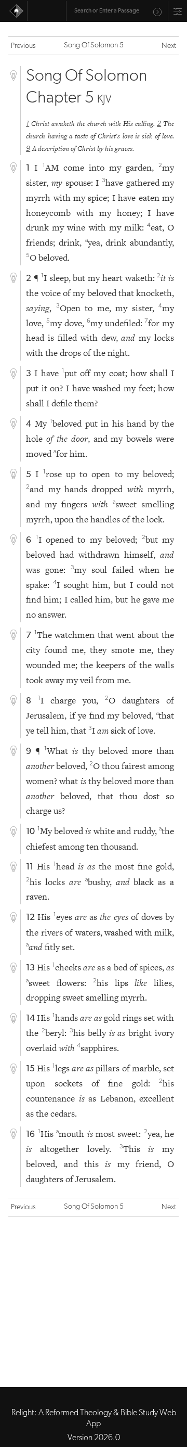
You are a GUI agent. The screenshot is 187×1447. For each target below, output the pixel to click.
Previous (23, 46)
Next (169, 46)
